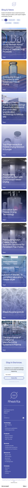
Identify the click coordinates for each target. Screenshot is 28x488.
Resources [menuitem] (7, 452)
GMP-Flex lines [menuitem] (8, 439)
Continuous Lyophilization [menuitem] (11, 428)
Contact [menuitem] (7, 473)
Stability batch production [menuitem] (11, 447)
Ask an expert (5, 486)
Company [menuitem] (6, 466)
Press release (8, 23)
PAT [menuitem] (6, 426)
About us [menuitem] (7, 468)
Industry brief (12, 20)
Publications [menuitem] (8, 460)
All (5, 20)
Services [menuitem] (6, 443)
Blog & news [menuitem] (8, 454)
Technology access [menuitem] (9, 430)
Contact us (6, 417)
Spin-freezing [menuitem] (8, 425)
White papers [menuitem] (8, 456)
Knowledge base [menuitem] (9, 461)
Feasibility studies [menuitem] (9, 445)
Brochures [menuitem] (7, 458)
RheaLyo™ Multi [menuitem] (9, 437)
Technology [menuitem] (7, 423)
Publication (16, 23)
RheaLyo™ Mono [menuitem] (9, 435)
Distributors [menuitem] (8, 471)
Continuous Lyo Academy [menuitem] (11, 449)
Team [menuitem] (6, 469)
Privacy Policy (9, 479)
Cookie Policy (4, 479)
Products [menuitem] (6, 433)
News (18, 20)
